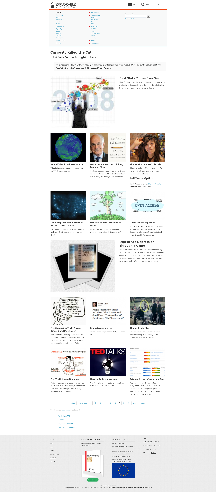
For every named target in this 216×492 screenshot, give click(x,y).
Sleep (93, 35)
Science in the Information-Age (147, 379)
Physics (58, 33)
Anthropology (60, 38)
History (93, 24)
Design (58, 22)
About (52, 443)
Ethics (93, 22)
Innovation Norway (118, 443)
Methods (58, 17)
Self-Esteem (94, 29)
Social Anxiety (95, 33)
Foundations (96, 15)
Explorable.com (104, 485)
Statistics (58, 24)
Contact (53, 458)
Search (148, 4)
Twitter (153, 453)
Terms (52, 450)
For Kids (59, 43)
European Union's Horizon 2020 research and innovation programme (121, 456)
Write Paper (60, 41)
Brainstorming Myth (101, 328)
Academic (60, 27)
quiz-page (66, 410)
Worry (93, 31)
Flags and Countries (65, 424)
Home (58, 12)
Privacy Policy (54, 454)
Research (59, 15)
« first (73, 403)
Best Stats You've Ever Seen (140, 78)
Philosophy (94, 19)
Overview (95, 12)
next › (135, 403)
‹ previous (83, 403)
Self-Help (95, 27)
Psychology (59, 29)
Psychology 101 (64, 416)
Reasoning (94, 17)
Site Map (53, 461)
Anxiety (93, 38)
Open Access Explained (142, 222)
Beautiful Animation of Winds (67, 164)
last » (143, 403)
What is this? (129, 19)
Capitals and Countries (66, 427)
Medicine (58, 35)
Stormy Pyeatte (154, 184)
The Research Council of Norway (122, 446)
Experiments (60, 19)
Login (157, 4)
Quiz (93, 41)
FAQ (51, 447)
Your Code (95, 43)
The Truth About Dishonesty (66, 379)
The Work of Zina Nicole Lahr (146, 164)
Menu (135, 4)
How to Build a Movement (104, 379)
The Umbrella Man (139, 328)
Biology (58, 31)
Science (61, 420)
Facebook (153, 449)
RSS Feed (157, 446)
